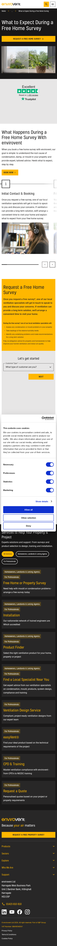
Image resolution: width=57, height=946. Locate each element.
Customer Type (11, 363)
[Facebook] (19, 911)
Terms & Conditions (9, 935)
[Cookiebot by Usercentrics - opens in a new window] (42, 418)
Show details (42, 501)
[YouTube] (11, 911)
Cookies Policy (7, 939)
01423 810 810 (14, 903)
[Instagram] (27, 911)
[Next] (52, 264)
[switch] (50, 473)
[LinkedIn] (4, 911)
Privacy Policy (7, 931)
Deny (28, 526)
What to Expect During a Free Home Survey (34, 11)
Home (4, 11)
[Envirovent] (11, 4)
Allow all (28, 510)
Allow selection (28, 518)
